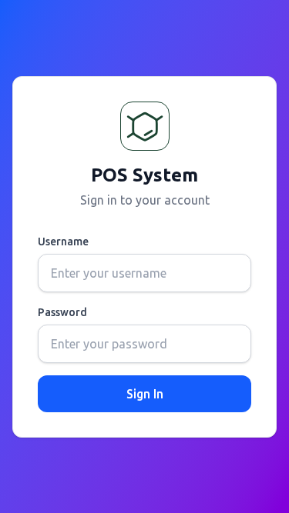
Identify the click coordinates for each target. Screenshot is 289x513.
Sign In (144, 394)
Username (63, 241)
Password (62, 312)
